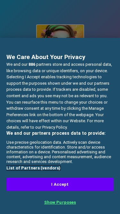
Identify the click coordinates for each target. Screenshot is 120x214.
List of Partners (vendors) (33, 168)
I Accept (59, 184)
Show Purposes (60, 202)
